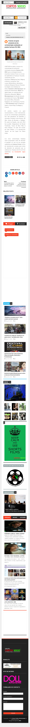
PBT (20, 720)
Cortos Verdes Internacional (18, 718)
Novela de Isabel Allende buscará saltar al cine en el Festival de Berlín (14, 374)
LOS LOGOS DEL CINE (10, 602)
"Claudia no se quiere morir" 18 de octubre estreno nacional (13, 318)
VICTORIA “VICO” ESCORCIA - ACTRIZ (14, 556)
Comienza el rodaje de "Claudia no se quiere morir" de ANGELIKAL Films (14, 336)
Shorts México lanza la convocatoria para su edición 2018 (10, 510)
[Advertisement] (15, 288)
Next (24, 504)
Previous (5, 504)
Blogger (19, 24)
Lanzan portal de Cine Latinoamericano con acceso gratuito (15, 579)
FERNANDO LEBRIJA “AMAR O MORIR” (14, 533)
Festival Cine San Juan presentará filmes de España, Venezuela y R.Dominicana (13, 355)
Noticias (8, 35)
